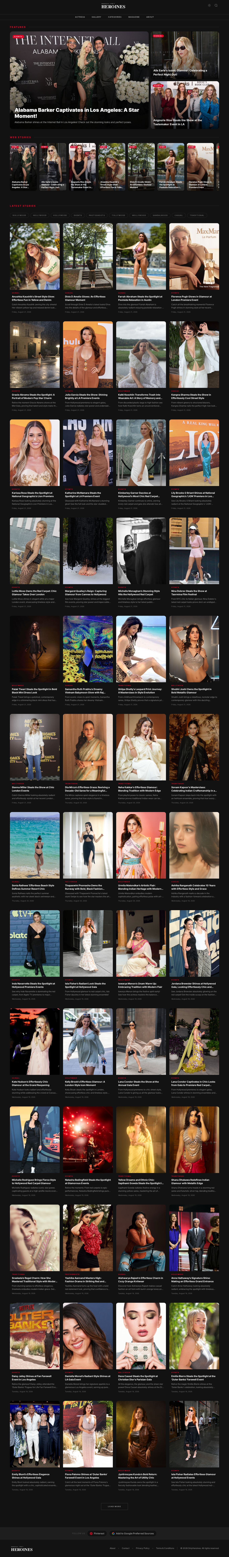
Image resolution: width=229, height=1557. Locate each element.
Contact (125, 1548)
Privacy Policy (143, 1548)
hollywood (40, 215)
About (150, 17)
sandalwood (160, 215)
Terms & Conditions (165, 1548)
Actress (80, 17)
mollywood (139, 215)
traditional (197, 215)
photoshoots (97, 215)
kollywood (60, 215)
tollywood (118, 215)
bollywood (19, 215)
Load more (114, 1506)
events (78, 215)
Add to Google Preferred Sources (135, 1533)
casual (179, 215)
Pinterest (99, 1533)
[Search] (216, 5)
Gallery (96, 17)
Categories (115, 17)
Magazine (134, 17)
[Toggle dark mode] (209, 5)
